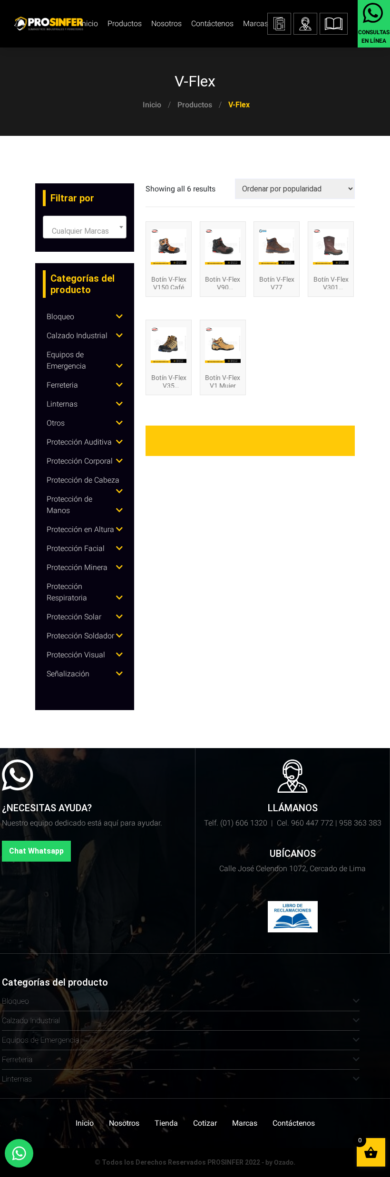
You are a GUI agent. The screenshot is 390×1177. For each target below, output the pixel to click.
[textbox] (84, 231)
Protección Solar (74, 616)
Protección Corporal (80, 460)
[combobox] (85, 227)
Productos (194, 104)
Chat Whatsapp (36, 850)
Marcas (255, 23)
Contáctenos (212, 23)
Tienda (166, 1123)
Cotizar (205, 1123)
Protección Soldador (80, 635)
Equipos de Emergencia (40, 1039)
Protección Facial (76, 548)
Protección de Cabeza (83, 479)
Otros (56, 422)
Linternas (62, 403)
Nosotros (166, 23)
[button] (334, 24)
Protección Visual (76, 654)
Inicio (152, 104)
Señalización (68, 673)
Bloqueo (60, 316)
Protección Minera (77, 567)
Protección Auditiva (79, 441)
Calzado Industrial (77, 335)
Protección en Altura (80, 529)
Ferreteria (62, 384)
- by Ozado (277, 1162)
